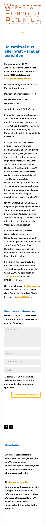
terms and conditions (19, 482)
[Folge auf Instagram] (11, 427)
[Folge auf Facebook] (6, 427)
